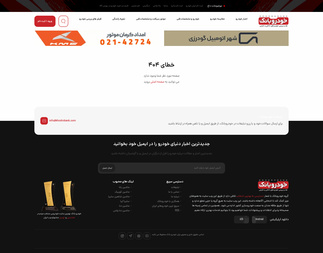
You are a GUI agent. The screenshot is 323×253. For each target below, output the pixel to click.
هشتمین (71, 217)
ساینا (166, 6)
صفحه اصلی (157, 82)
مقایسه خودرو (217, 19)
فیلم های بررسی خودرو (90, 19)
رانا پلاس (157, 6)
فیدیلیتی (135, 6)
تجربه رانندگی (118, 19)
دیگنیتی (146, 6)
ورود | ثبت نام (45, 21)
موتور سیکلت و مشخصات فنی (151, 19)
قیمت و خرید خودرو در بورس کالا (113, 6)
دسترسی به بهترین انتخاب (250, 196)
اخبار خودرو (241, 19)
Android (259, 219)
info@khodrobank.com (62, 121)
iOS (241, 219)
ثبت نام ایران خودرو (194, 6)
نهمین (62, 217)
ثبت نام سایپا (177, 6)
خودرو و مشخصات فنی (188, 19)
